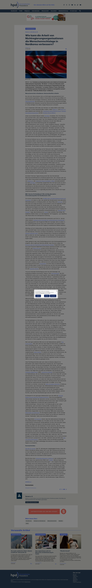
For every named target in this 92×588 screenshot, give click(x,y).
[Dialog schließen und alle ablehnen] (56, 290)
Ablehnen (46, 295)
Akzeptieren (53, 295)
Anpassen (38, 295)
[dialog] (46, 294)
